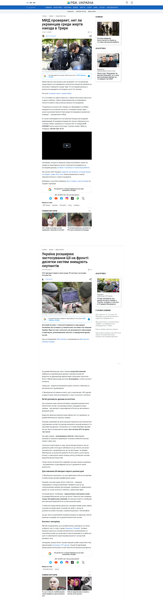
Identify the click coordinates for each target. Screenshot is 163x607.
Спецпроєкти (112, 7)
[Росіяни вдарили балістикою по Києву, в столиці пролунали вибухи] (108, 29)
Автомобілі (63, 205)
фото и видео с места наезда (77, 181)
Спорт (89, 7)
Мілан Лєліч (100, 69)
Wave (96, 7)
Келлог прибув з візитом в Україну (107, 329)
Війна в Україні (92, 11)
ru (34, 3)
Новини (48, 7)
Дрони (57, 569)
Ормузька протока (81, 11)
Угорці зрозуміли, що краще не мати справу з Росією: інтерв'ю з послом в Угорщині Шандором (108, 301)
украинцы (76, 205)
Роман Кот (100, 294)
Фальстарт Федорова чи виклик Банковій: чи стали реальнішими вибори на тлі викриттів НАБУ (108, 76)
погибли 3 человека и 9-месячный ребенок (73, 168)
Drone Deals (70, 11)
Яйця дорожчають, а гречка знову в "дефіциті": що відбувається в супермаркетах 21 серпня (107, 323)
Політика (67, 7)
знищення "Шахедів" (72, 528)
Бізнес (75, 7)
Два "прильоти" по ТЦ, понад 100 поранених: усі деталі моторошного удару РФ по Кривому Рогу (107, 316)
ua (27, 3)
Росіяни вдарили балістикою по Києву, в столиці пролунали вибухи (108, 40)
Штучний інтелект (48, 569)
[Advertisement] (67, 357)
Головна (44, 16)
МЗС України (46, 205)
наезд (70, 205)
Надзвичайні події (61, 16)
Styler (102, 7)
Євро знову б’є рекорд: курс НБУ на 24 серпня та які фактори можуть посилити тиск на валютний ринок (108, 334)
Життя (82, 7)
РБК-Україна (61, 339)
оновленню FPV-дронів (60, 545)
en (31, 3)
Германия (55, 205)
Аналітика (57, 7)
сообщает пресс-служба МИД (59, 93)
